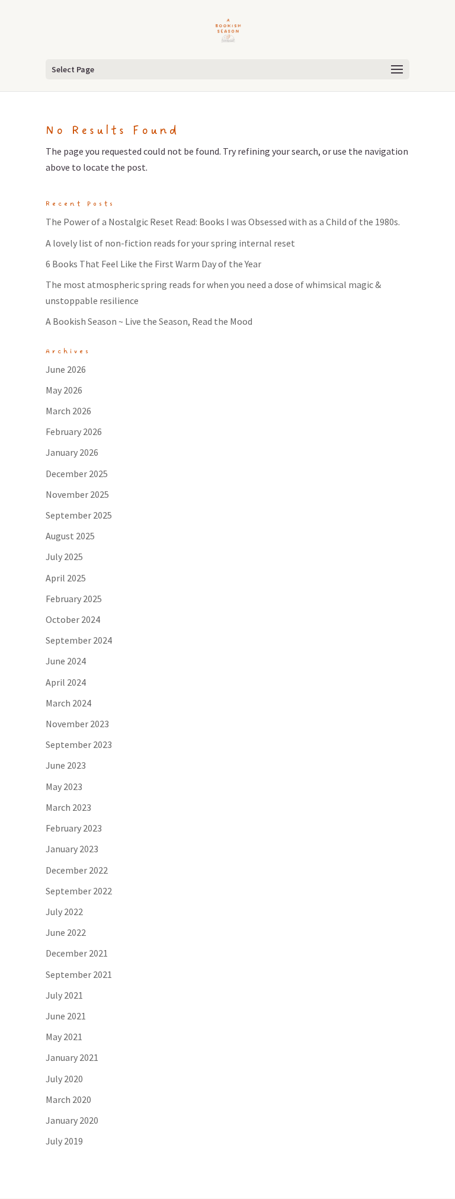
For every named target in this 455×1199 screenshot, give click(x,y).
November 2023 (77, 724)
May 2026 (64, 390)
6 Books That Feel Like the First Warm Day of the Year (153, 264)
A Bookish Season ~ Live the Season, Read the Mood (149, 321)
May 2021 (64, 1037)
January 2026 (72, 452)
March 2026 (68, 411)
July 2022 (64, 911)
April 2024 (66, 682)
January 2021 (72, 1057)
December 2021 (77, 953)
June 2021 (66, 1016)
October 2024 (73, 619)
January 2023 (72, 849)
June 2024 (66, 661)
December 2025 (77, 473)
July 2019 (64, 1141)
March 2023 (68, 807)
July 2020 (64, 1079)
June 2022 (66, 932)
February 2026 (74, 431)
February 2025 (74, 599)
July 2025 (64, 556)
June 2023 (66, 765)
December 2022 (77, 870)
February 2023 (74, 828)
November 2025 (77, 494)
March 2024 (68, 703)
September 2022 (79, 891)
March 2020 (68, 1099)
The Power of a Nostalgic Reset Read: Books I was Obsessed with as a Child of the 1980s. (223, 222)
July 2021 (64, 995)
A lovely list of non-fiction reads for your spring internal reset (170, 243)
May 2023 (64, 786)
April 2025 (66, 578)
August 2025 (70, 536)
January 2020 (72, 1120)
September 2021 (79, 974)
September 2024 (79, 640)
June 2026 (66, 369)
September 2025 (79, 515)
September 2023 (79, 744)
